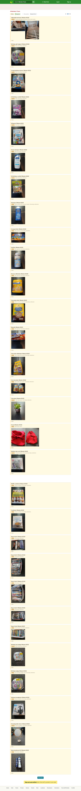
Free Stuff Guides (65, 787)
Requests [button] (18, 14)
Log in (57, 2)
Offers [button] (12, 14)
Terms (16, 787)
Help (12, 787)
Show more (40, 777)
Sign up (69, 2)
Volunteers (56, 787)
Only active (26, 14)
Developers (49, 787)
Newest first (33, 14)
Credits (73, 787)
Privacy (22, 787)
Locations (43, 787)
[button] (65, 14)
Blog (37, 787)
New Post (46, 2)
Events (32, 787)
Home (7, 787)
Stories (27, 787)
